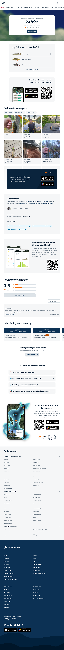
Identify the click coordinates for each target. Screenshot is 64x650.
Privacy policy (8, 570)
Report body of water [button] (10, 579)
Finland (38, 25)
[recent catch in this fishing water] (13, 127)
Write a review (19, 295)
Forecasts (7, 592)
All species (36, 595)
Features (6, 589)
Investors (6, 564)
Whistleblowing (8, 576)
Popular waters (37, 564)
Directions (25, 217)
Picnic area (36, 226)
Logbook (6, 604)
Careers (6, 558)
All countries (36, 586)
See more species (32, 70)
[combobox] (48, 301)
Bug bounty (36, 567)
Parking (28, 226)
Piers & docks (18, 226)
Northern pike (8, 112)
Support (6, 561)
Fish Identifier (8, 595)
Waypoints (7, 607)
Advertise (7, 567)
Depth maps (7, 601)
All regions (36, 589)
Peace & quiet (12, 229)
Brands (35, 555)
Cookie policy (37, 570)
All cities (35, 592)
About (6, 555)
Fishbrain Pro (8, 586)
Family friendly (47, 226)
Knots (34, 561)
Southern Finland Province (30, 25)
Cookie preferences (39, 573)
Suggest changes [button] (32, 355)
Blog (34, 558)
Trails (10, 226)
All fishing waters (38, 598)
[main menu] (61, 3)
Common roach (31, 112)
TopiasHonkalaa (9, 314)
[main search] (57, 2)
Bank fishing (22, 229)
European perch (19, 112)
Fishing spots (8, 598)
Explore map (32, 31)
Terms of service (9, 573)
